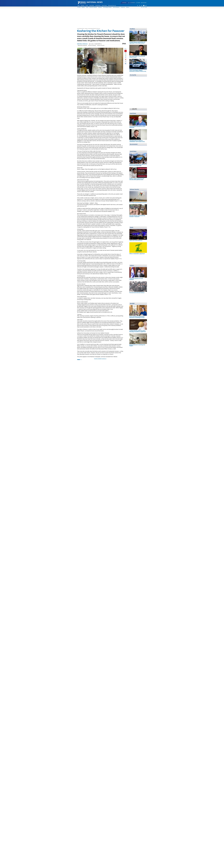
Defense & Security (112, 5)
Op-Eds (78, 7)
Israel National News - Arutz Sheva (87, 3)
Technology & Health (107, 7)
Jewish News (104, 5)
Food (87, 7)
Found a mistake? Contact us (100, 358)
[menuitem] (78, 5)
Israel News (91, 5)
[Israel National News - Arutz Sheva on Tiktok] (146, 5)
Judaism (83, 7)
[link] (138, 42)
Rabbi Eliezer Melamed (82, 45)
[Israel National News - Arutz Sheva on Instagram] (142, 5)
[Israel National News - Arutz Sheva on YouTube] (144, 5)
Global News (97, 5)
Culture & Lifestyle (93, 7)
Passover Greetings (92, 45)
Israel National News (80, 28)
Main (79, 5)
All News (82, 5)
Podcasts (100, 7)
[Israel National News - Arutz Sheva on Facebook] (140, 5)
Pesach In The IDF (100, 45)
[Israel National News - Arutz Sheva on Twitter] (138, 5)
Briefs (87, 5)
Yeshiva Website (116, 7)
